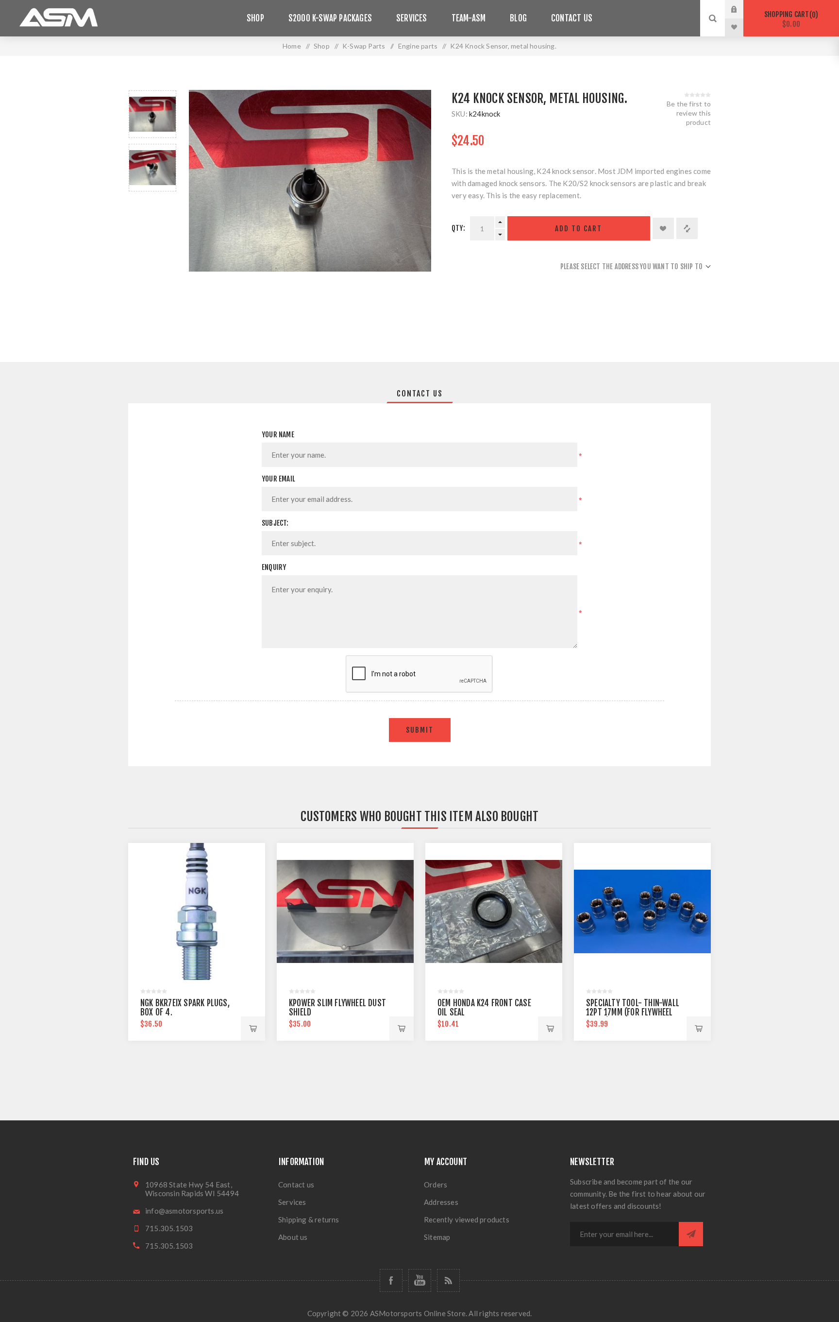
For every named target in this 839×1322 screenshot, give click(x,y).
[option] (152, 114)
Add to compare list (687, 228)
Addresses (441, 1202)
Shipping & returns (308, 1219)
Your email (278, 478)
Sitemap (437, 1237)
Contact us (296, 1184)
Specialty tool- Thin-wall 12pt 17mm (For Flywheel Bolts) (632, 1012)
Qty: (458, 228)
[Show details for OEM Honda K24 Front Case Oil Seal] (493, 911)
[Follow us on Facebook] (391, 1280)
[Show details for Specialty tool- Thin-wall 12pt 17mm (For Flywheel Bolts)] (642, 911)
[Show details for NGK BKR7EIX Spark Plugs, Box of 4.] (196, 911)
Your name (278, 434)
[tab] (420, 393)
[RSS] (448, 1280)
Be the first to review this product (689, 113)
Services (292, 1202)
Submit (420, 730)
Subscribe (691, 1234)
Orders (435, 1184)
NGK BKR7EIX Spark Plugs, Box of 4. (185, 1007)
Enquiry (274, 567)
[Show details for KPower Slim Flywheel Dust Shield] (345, 911)
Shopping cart (789, 19)
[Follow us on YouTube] (419, 1280)
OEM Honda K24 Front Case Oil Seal (484, 1007)
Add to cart (578, 228)
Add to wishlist (663, 228)
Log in (741, 9)
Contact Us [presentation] (420, 393)
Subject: (275, 523)
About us (293, 1237)
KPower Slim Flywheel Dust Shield (337, 1007)
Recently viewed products (466, 1219)
